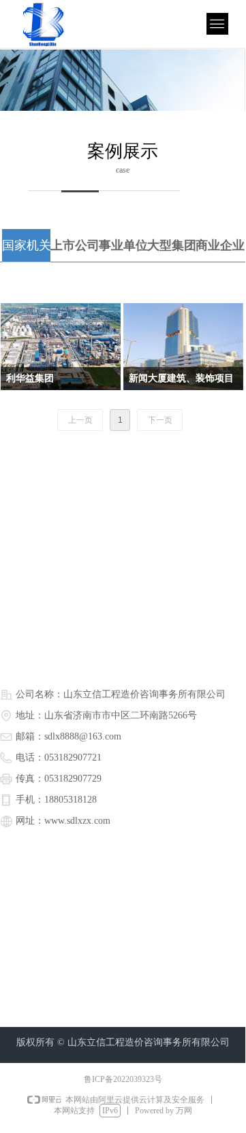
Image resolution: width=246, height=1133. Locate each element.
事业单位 (123, 245)
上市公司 (74, 245)
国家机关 (26, 245)
